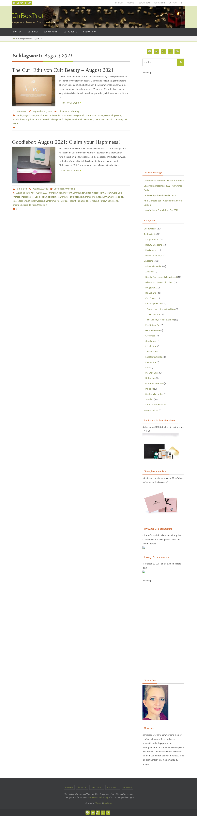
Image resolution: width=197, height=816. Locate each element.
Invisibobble (19, 119)
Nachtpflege (63, 200)
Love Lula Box (153, 314)
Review (103, 200)
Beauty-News (144, 3)
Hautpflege (74, 196)
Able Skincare (23, 192)
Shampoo (99, 119)
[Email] (29, 3)
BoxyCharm (150, 292)
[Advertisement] (163, 118)
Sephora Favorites (154, 393)
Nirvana (98, 803)
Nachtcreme (50, 200)
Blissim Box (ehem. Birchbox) (159, 282)
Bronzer (52, 192)
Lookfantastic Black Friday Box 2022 (161, 210)
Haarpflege (62, 196)
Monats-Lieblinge (153, 255)
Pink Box (149, 388)
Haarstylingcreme (112, 115)
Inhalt (98, 196)
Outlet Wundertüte (154, 383)
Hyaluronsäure (87, 196)
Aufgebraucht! (152, 239)
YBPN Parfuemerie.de (155, 404)
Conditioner (42, 115)
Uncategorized (151, 409)
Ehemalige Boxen (153, 303)
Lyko (147, 367)
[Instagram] (14, 3)
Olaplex (67, 119)
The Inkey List (120, 119)
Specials (149, 399)
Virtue (15, 123)
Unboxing (173, 3)
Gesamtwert (111, 192)
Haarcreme (66, 115)
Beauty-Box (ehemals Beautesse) (161, 276)
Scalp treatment (85, 119)
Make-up (119, 196)
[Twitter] (18, 3)
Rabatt (73, 200)
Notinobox (150, 378)
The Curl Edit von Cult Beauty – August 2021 (63, 70)
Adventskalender (153, 266)
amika (19, 115)
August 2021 (29, 115)
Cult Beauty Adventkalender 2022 (160, 195)
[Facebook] (25, 3)
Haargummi (78, 115)
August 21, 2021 (40, 188)
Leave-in (46, 119)
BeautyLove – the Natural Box (161, 309)
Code (59, 192)
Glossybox (150, 335)
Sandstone (113, 200)
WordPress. (107, 803)
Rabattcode (82, 200)
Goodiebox (59, 188)
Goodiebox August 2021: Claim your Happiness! (66, 142)
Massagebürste (20, 200)
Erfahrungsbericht (95, 192)
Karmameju (108, 196)
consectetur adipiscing (98, 797)
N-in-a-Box (21, 111)
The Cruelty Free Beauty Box (160, 319)
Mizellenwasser (35, 200)
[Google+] (21, 3)
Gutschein (51, 196)
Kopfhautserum (33, 119)
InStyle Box (150, 346)
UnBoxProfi (29, 15)
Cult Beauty (63, 111)
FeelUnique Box (153, 324)
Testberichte (159, 3)
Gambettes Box (152, 330)
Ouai (74, 119)
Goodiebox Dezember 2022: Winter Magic (164, 180)
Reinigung (94, 200)
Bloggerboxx (151, 287)
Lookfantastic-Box (154, 356)
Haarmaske (90, 115)
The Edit (109, 119)
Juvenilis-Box (151, 351)
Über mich (130, 3)
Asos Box (149, 271)
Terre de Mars (29, 204)
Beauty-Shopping (153, 244)
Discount (67, 192)
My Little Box (151, 372)
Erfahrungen (79, 192)
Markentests (151, 250)
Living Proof (57, 119)
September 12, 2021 (42, 111)
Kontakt (119, 3)
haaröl (100, 115)
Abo (33, 192)
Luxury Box (150, 362)
